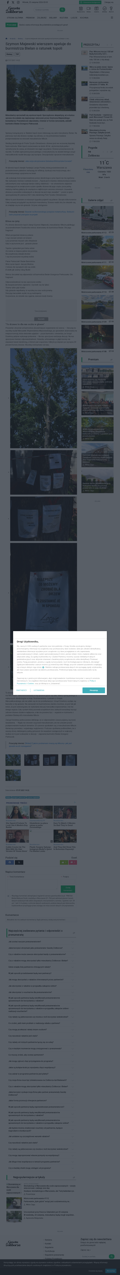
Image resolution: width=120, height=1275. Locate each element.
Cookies (31, 683)
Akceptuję (94, 690)
